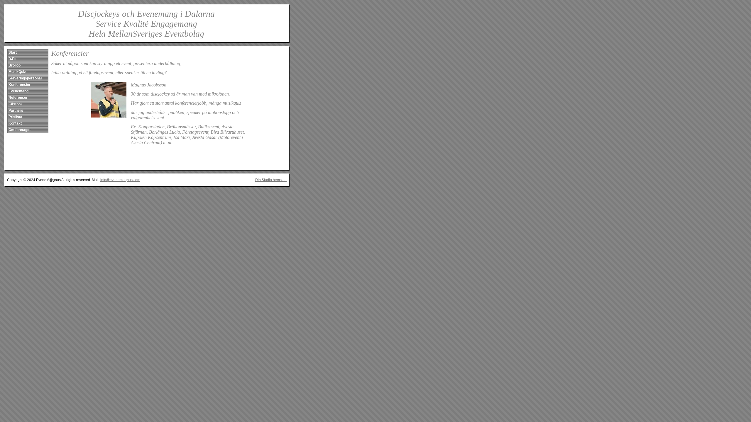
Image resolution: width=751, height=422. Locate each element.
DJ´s (12, 59)
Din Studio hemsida (271, 180)
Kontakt (15, 123)
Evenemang (18, 91)
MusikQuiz (17, 72)
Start (13, 52)
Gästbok (16, 104)
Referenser (18, 98)
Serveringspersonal (25, 78)
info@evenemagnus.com (120, 180)
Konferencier (20, 85)
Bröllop (15, 65)
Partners (16, 110)
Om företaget (20, 130)
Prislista (15, 117)
